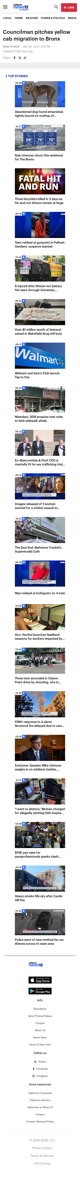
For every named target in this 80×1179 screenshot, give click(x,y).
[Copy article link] (24, 57)
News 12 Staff (11, 46)
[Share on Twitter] (19, 57)
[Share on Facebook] (14, 57)
